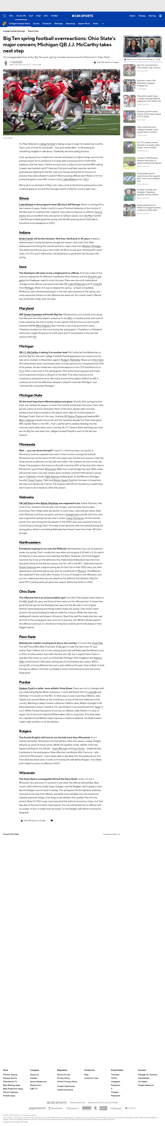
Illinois (24, 198)
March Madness (10, 1092)
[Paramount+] (72, 1107)
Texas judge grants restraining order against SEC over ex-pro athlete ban (148, 177)
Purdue (24, 682)
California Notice (65, 1089)
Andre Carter (26, 238)
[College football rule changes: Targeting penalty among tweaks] (129, 195)
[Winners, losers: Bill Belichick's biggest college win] (129, 85)
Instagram (115, 1081)
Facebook (115, 1085)
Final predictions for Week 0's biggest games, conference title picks (149, 207)
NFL (70, 318)
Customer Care (91, 1078)
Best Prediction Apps (13, 1088)
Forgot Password (146, 1085)
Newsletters (143, 1078)
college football (47, 143)
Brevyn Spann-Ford (64, 480)
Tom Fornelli (17, 62)
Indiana (24, 232)
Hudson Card (26, 688)
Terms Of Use (63, 1074)
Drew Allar (97, 643)
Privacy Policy (63, 1078)
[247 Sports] (37, 1108)
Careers (33, 1078)
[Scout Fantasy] (116, 1108)
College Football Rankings (14, 31)
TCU (21, 371)
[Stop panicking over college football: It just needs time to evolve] (129, 132)
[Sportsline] (56, 1108)
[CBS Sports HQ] (77, 1102)
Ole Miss (88, 215)
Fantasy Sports (10, 1078)
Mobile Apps (9, 1095)
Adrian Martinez (49, 503)
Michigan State (30, 395)
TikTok (114, 1078)
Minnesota (27, 444)
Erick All (97, 284)
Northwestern (29, 542)
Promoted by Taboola (110, 834)
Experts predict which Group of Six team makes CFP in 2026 (149, 114)
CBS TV (33, 1088)
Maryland (26, 308)
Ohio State (97, 359)
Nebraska (75, 359)
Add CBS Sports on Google (107, 62)
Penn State (27, 637)
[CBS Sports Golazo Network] (103, 1102)
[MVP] (103, 1107)
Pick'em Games (10, 1074)
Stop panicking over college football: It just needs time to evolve (147, 129)
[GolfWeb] (130, 1108)
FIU (34, 336)
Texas (97, 706)
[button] (103, 23)
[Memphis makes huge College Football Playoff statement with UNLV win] (129, 101)
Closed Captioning (66, 1086)
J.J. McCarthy (30, 352)
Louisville (92, 692)
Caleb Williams (69, 179)
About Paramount (38, 1081)
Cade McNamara (76, 284)
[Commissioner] (89, 1107)
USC (85, 179)
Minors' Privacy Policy (67, 1081)
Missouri (82, 571)
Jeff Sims (28, 503)
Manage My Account (147, 1074)
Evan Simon (78, 748)
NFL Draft (28, 601)
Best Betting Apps (11, 1085)
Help (86, 1074)
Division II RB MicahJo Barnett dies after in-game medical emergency (149, 160)
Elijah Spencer (52, 476)
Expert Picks (33, 31)
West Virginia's (43, 325)
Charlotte (31, 476)
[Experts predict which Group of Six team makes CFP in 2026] (129, 116)
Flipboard (115, 1095)
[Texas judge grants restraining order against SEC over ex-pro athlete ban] (129, 178)
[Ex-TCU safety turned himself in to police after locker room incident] (129, 147)
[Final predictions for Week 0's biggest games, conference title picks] (129, 210)
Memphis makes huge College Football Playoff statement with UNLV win (149, 98)
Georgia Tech (72, 514)
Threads (114, 1092)
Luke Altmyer (26, 204)
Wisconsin (50, 469)
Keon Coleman (26, 420)
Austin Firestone (27, 567)
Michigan (29, 287)
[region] (142, 46)
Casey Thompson (75, 518)
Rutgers (65, 359)
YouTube (115, 1074)
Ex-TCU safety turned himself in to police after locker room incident (148, 145)
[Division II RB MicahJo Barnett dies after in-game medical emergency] (129, 163)
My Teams (142, 1081)
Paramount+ (35, 1085)
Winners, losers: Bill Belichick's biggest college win (146, 83)
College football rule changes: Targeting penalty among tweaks (147, 192)
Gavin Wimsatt (60, 748)
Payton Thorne (75, 416)
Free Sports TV (10, 1081)
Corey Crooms (35, 480)
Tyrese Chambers (33, 314)
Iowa (22, 266)
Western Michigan (91, 246)
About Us (34, 1074)
